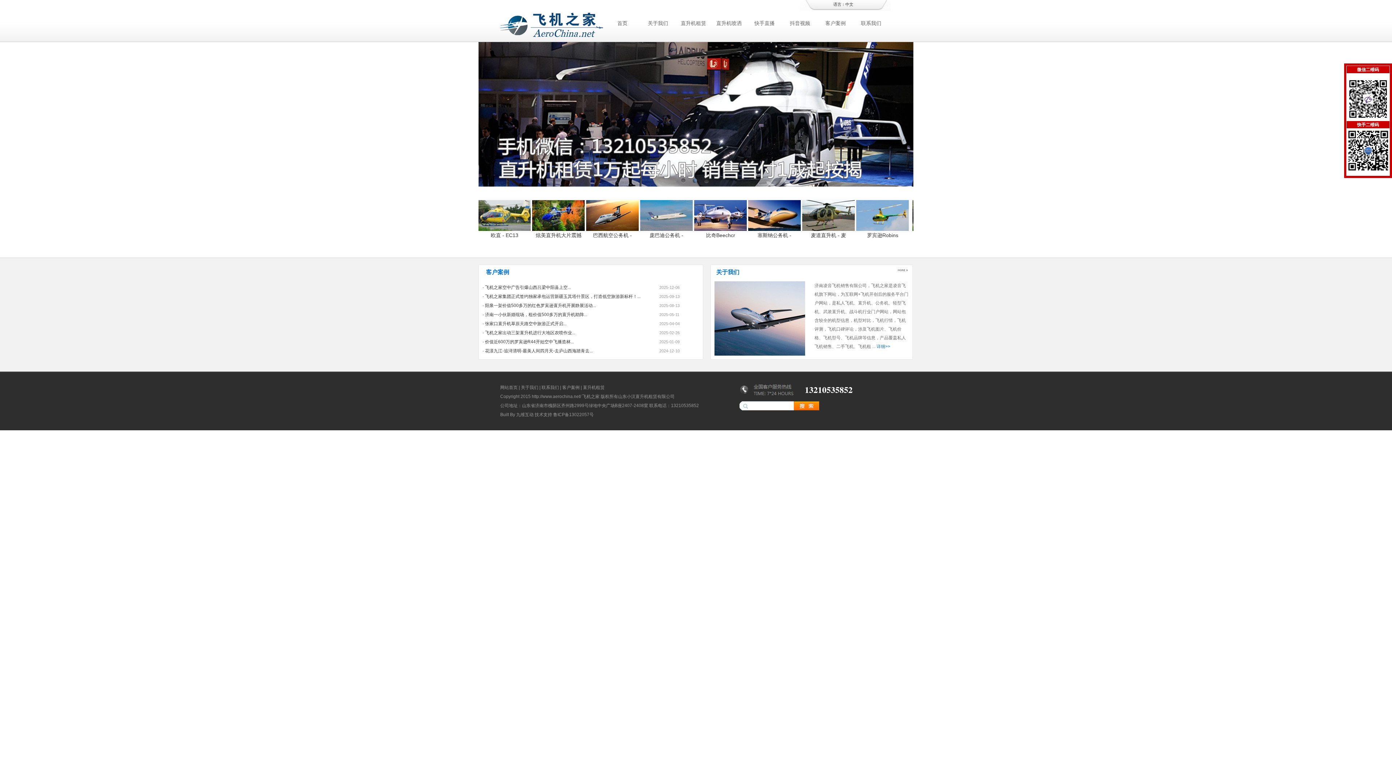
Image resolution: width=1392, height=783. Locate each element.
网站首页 (509, 387)
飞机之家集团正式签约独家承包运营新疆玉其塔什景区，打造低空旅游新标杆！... (563, 296)
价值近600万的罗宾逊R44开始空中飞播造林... (529, 341)
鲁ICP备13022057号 (573, 414)
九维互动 (525, 414)
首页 (622, 23)
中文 (849, 4)
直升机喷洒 (729, 23)
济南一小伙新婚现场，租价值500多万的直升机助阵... (536, 314)
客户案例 (835, 23)
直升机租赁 (693, 23)
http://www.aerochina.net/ (556, 396)
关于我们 (658, 23)
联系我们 (871, 23)
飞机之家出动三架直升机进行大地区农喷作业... (530, 332)
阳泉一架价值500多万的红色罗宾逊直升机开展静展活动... (540, 305)
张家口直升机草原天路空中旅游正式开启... (526, 323)
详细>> (883, 346)
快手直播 (764, 23)
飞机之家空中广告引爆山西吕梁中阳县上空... (528, 287)
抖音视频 (800, 23)
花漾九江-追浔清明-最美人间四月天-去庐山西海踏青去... (539, 350)
